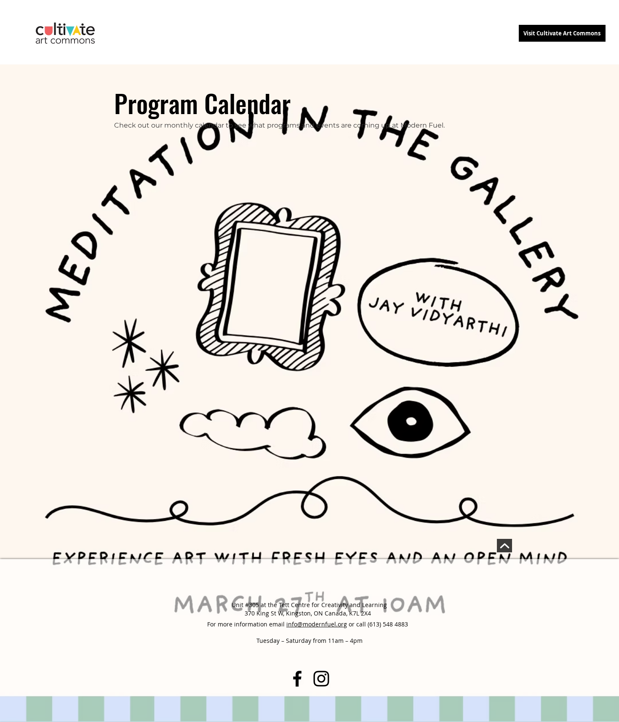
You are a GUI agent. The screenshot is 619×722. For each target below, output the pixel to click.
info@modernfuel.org (316, 624)
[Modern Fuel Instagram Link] (321, 678)
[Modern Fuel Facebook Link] (297, 678)
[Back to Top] (504, 545)
